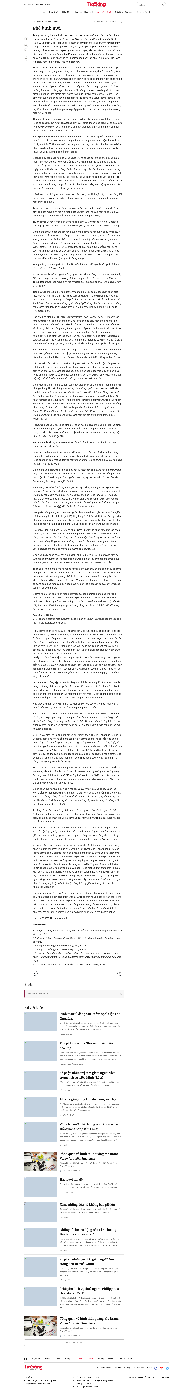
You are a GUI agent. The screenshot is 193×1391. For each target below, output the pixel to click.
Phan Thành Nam (67, 1192)
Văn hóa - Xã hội (51, 22)
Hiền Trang (64, 1217)
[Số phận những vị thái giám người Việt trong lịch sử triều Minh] (40, 1267)
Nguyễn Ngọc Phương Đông (71, 1064)
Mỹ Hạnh (63, 1145)
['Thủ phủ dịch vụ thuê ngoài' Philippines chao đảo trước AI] (40, 1296)
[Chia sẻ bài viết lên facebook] (26, 39)
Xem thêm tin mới (74, 1343)
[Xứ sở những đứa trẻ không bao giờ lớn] (40, 1212)
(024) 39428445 (88, 1383)
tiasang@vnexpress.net (87, 1387)
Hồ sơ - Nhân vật (142, 12)
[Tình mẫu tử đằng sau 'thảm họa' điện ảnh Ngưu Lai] (40, 1021)
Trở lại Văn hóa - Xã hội (37, 973)
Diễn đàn (66, 12)
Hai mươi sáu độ (71, 1179)
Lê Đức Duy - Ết (66, 1034)
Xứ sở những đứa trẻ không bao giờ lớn (87, 1205)
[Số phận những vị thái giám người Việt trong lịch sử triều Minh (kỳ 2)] (40, 1080)
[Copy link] (26, 45)
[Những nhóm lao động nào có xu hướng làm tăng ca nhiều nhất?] (40, 1237)
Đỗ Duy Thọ (65, 1090)
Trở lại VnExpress (103, 1368)
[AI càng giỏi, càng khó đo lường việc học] (40, 1107)
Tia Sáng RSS (138, 1368)
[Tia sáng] (96, 5)
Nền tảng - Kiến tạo (123, 12)
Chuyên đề (53, 12)
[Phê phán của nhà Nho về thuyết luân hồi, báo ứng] (40, 1051)
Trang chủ (37, 22)
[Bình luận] (26, 50)
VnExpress (28, 5)
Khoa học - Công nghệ (83, 12)
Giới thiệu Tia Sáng (122, 1368)
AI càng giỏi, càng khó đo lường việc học (88, 1099)
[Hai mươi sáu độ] (40, 1187)
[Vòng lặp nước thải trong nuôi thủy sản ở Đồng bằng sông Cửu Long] (40, 1132)
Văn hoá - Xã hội (104, 12)
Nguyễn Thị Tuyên (67, 1115)
